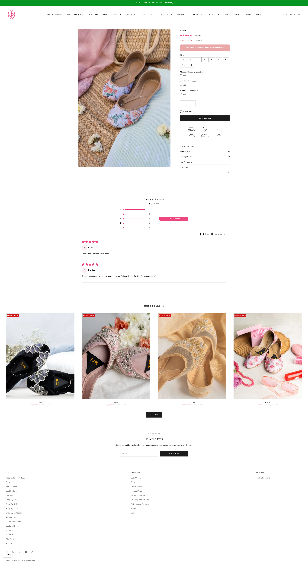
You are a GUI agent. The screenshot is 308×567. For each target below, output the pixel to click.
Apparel (105, 14)
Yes (184, 85)
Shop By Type (117, 14)
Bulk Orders (136, 478)
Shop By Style (131, 14)
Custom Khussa (213, 14)
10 (219, 59)
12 (183, 65)
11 (226, 59)
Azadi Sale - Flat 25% (54, 14)
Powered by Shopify (28, 560)
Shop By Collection (165, 14)
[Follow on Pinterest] (19, 552)
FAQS (133, 508)
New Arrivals (79, 14)
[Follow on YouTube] (26, 552)
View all (154, 414)
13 (190, 65)
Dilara (40, 402)
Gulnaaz (192, 402)
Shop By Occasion (147, 14)
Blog (133, 513)
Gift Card (247, 14)
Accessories (181, 14)
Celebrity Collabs (196, 14)
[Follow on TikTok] (32, 552)
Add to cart (205, 118)
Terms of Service (138, 495)
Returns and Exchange (140, 504)
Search (258, 14)
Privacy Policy (137, 491)
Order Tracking (137, 486)
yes (184, 75)
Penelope (267, 402)
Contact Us (135, 482)
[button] (186, 35)
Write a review (173, 218)
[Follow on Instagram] (13, 552)
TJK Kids (226, 14)
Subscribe (174, 453)
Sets (68, 14)
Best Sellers (93, 14)
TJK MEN (236, 14)
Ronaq (116, 402)
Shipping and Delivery (140, 499)
